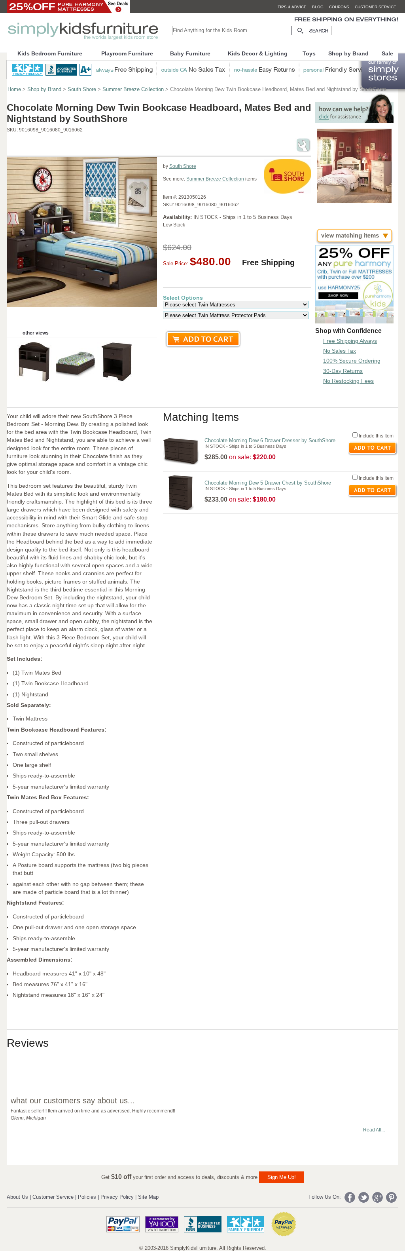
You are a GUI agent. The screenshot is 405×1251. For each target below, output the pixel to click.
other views (36, 333)
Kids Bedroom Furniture (49, 53)
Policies (87, 1197)
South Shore (82, 89)
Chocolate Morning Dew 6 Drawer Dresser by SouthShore (269, 440)
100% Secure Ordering (351, 360)
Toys (309, 53)
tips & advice (292, 7)
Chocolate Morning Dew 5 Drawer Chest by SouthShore (267, 483)
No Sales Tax (339, 351)
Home (14, 89)
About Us (17, 1197)
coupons (339, 7)
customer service (375, 7)
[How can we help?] (354, 120)
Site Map (148, 1197)
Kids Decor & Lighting (258, 53)
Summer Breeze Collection (133, 89)
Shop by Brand (348, 53)
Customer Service (53, 1197)
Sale (387, 53)
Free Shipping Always (350, 341)
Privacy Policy (117, 1197)
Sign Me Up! (281, 1177)
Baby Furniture (190, 53)
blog (318, 7)
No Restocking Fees (348, 381)
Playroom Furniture (127, 53)
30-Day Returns (343, 371)
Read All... (374, 1130)
